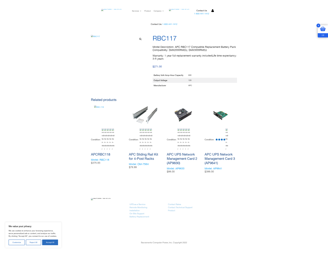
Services (135, 11)
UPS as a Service (137, 204)
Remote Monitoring (138, 207)
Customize (16, 242)
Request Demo (225, 12)
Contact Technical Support (180, 207)
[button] (140, 39)
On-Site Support (137, 213)
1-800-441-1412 (201, 13)
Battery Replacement (139, 216)
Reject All (33, 242)
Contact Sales (174, 204)
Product (147, 11)
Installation (135, 210)
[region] (33, 235)
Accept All (50, 242)
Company (157, 11)
